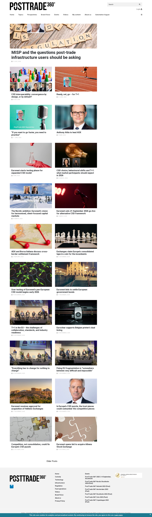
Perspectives (32, 15)
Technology (59, 480)
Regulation (58, 486)
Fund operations (60, 489)
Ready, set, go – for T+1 (68, 94)
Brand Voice (45, 15)
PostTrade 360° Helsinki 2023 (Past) (97, 486)
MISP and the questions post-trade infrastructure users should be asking (46, 55)
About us (88, 15)
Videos (65, 15)
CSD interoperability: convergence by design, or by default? (28, 95)
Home (12, 15)
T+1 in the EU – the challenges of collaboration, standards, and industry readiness (29, 330)
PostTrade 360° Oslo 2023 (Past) (96, 497)
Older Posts (52, 461)
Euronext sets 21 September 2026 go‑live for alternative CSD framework (76, 212)
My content (76, 15)
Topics (20, 15)
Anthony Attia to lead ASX (69, 132)
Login (138, 9)
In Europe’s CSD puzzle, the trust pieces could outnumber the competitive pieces (76, 407)
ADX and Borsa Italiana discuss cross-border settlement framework (29, 252)
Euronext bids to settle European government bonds (72, 290)
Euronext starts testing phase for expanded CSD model (27, 171)
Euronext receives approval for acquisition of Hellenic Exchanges (27, 407)
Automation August (102, 15)
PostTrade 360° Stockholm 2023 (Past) (98, 494)
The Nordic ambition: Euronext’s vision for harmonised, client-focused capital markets (29, 213)
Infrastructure (60, 483)
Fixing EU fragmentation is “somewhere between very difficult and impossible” (75, 369)
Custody (58, 477)
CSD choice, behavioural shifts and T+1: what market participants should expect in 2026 (75, 173)
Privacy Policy (60, 501)
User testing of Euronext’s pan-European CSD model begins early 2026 (30, 290)
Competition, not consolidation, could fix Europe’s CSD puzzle (30, 445)
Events (56, 15)
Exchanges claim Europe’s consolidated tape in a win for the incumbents (75, 252)
